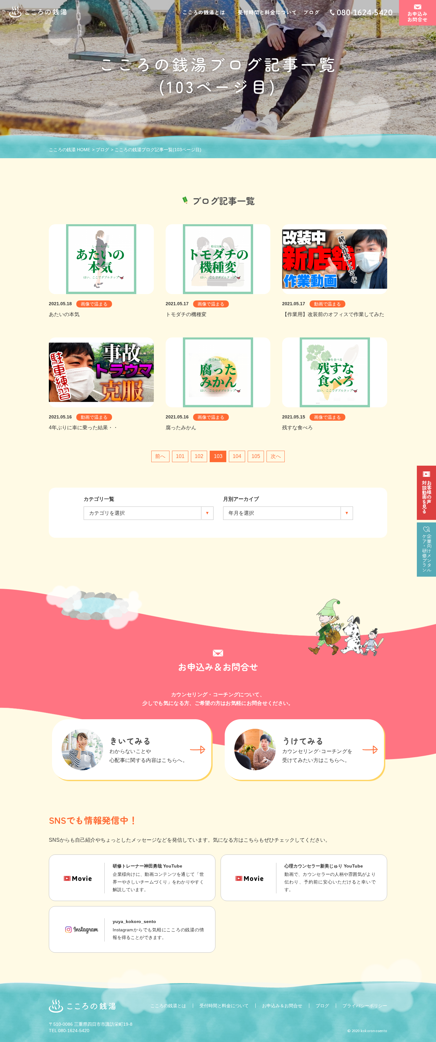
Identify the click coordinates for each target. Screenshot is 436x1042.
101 (180, 456)
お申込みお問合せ (417, 16)
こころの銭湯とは (203, 12)
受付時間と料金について (267, 12)
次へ (276, 456)
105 (256, 456)
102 (199, 456)
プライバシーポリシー (364, 1005)
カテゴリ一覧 (99, 499)
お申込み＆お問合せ (282, 1005)
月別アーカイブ (241, 499)
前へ (160, 456)
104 (237, 456)
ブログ (311, 12)
